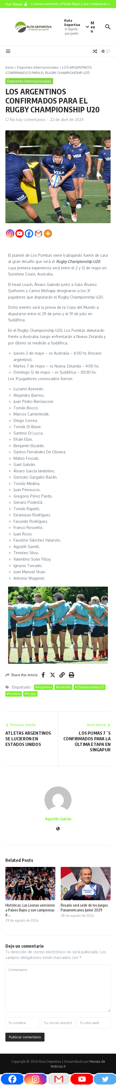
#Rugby (30, 694)
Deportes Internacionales (38, 67)
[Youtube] (19, 233)
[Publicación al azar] (95, 51)
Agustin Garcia (58, 818)
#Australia (63, 687)
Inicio (9, 67)
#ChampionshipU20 (89, 687)
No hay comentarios (27, 119)
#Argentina (43, 687)
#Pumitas (14, 694)
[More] (48, 233)
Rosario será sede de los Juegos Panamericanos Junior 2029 (84, 907)
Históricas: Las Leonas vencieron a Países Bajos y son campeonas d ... (30, 910)
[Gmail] (38, 233)
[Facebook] (29, 233)
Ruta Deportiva (72, 22)
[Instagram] (10, 233)
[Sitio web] (58, 829)
